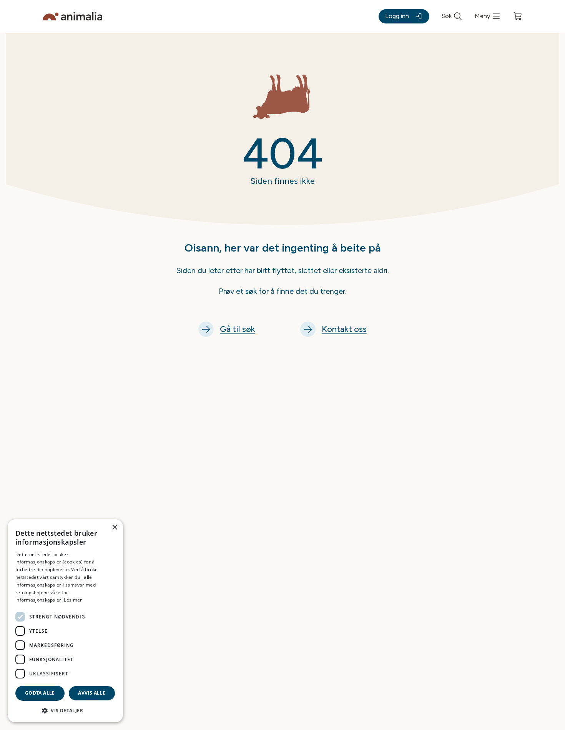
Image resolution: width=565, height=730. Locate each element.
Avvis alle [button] (91, 693)
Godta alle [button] (40, 693)
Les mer (73, 600)
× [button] (114, 527)
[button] (65, 710)
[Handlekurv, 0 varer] (517, 16)
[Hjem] (72, 16)
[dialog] (65, 620)
